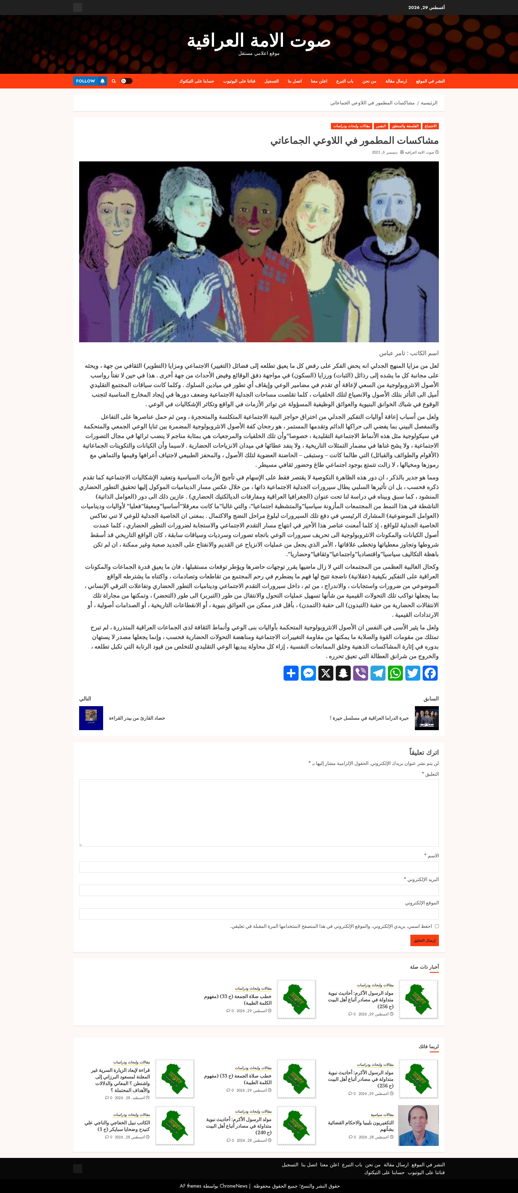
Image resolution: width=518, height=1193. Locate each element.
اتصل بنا (295, 81)
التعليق (430, 774)
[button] (114, 81)
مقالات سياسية (382, 1114)
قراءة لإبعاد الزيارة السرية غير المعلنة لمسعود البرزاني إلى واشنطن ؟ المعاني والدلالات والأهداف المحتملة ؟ (120, 1080)
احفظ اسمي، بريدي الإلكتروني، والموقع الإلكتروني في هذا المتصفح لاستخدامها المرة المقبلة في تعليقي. (331, 926)
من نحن (369, 81)
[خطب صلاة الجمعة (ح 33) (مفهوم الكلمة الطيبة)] (296, 999)
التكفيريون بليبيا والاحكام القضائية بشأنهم (361, 1125)
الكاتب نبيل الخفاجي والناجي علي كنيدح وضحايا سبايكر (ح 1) (117, 1125)
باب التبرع (344, 81)
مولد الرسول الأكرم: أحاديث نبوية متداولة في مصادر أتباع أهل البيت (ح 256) (361, 1000)
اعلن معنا (319, 81)
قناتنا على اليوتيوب (239, 81)
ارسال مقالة (396, 81)
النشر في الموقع (430, 81)
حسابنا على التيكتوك (196, 81)
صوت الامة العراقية (259, 40)
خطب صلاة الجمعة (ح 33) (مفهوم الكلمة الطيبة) (238, 999)
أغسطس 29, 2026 (374, 1014)
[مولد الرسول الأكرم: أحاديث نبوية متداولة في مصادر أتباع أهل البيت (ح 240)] (296, 1125)
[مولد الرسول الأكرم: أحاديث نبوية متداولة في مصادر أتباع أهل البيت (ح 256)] (418, 999)
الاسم (431, 855)
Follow (85, 81)
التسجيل (271, 81)
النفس (381, 126)
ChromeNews (234, 1186)
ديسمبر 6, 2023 (384, 152)
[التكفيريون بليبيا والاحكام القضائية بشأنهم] (418, 1125)
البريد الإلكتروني (421, 879)
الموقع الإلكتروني (422, 902)
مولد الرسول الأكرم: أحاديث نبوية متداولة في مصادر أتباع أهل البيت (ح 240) (239, 1126)
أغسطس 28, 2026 (130, 1098)
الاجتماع (430, 126)
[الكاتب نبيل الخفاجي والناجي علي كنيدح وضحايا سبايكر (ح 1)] (174, 1125)
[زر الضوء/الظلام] (126, 81)
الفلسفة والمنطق (405, 126)
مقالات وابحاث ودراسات (351, 126)
